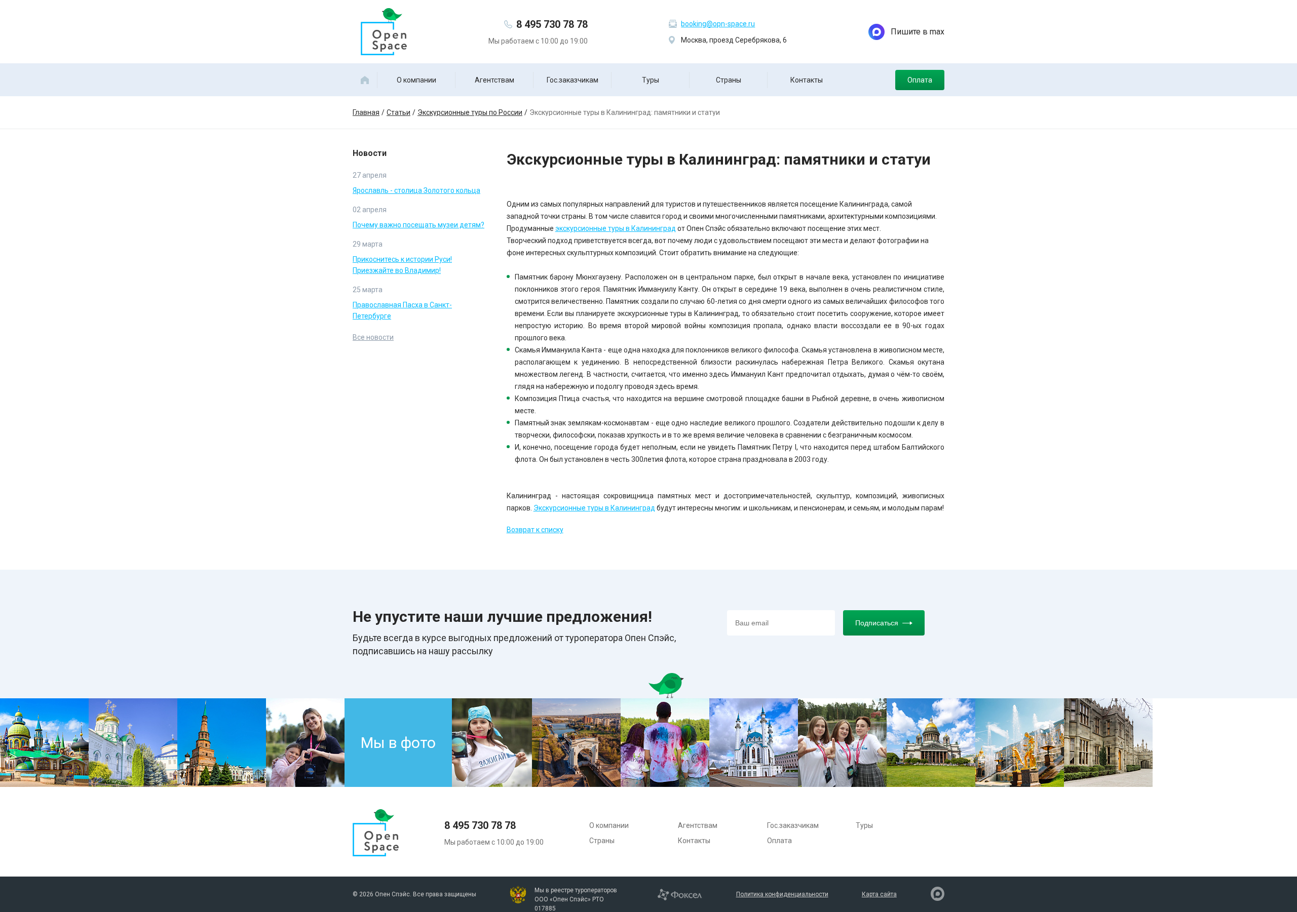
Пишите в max (917, 31)
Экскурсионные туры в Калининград (594, 508)
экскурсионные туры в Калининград (615, 228)
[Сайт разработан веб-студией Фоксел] (679, 893)
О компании (416, 80)
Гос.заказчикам (572, 80)
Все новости (373, 337)
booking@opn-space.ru (718, 23)
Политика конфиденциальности (782, 894)
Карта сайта (879, 894)
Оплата (919, 80)
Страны (728, 80)
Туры (650, 80)
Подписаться (876, 623)
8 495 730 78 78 (552, 24)
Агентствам (494, 80)
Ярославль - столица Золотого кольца (416, 190)
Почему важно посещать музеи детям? (418, 225)
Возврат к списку (535, 530)
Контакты (806, 80)
